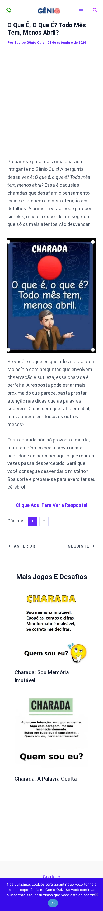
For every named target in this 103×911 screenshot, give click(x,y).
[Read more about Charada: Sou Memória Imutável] (52, 626)
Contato (51, 877)
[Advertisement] (51, 101)
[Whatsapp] (8, 11)
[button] (95, 10)
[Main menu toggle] (81, 10)
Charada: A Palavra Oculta (46, 779)
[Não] (96, 894)
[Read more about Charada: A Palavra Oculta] (52, 732)
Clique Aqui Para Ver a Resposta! (51, 505)
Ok (52, 903)
